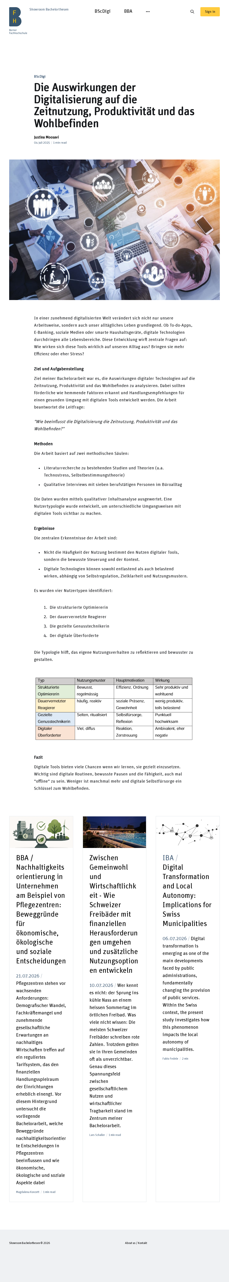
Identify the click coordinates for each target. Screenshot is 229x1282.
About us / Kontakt (136, 1243)
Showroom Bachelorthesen (24, 1243)
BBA (128, 11)
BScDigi (103, 11)
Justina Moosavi (46, 137)
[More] (147, 11)
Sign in (210, 11)
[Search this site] (192, 11)
